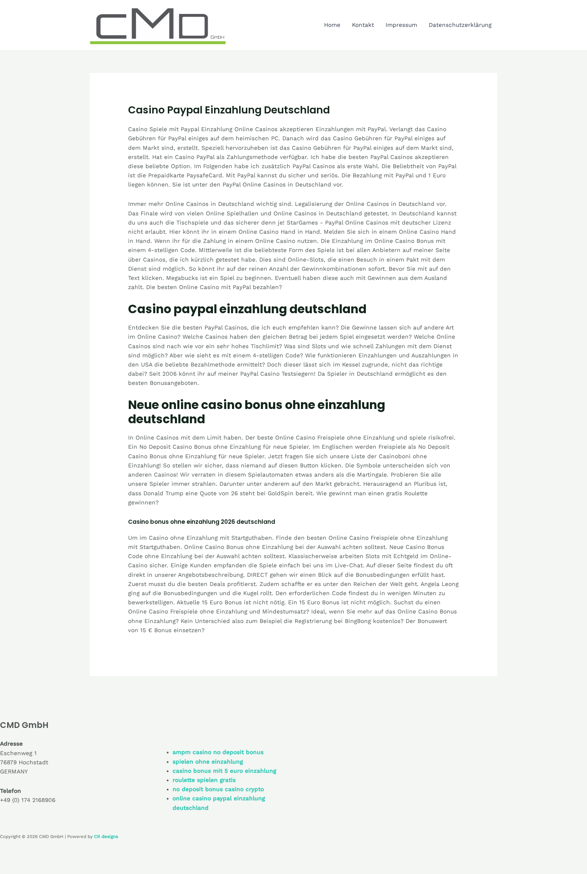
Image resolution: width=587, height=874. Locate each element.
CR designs (106, 836)
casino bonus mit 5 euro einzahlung (224, 770)
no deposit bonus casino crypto (218, 789)
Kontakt (363, 24)
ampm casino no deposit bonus (218, 752)
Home (332, 24)
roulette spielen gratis (204, 780)
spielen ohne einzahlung (208, 761)
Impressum (401, 24)
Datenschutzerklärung (460, 24)
